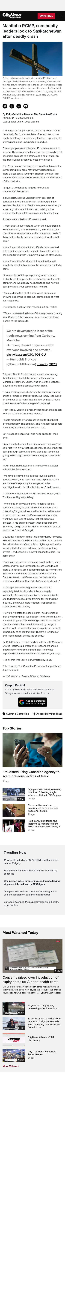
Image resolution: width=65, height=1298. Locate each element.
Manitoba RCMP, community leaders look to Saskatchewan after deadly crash (32, 31)
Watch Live (46, 16)
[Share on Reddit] (18, 106)
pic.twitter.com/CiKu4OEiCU (26, 355)
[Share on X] (5, 106)
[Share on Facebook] (11, 106)
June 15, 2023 (47, 364)
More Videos (10, 1066)
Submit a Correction (17, 713)
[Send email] (25, 106)
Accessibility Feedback (49, 713)
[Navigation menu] (61, 16)
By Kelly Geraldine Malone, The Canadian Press (30, 114)
